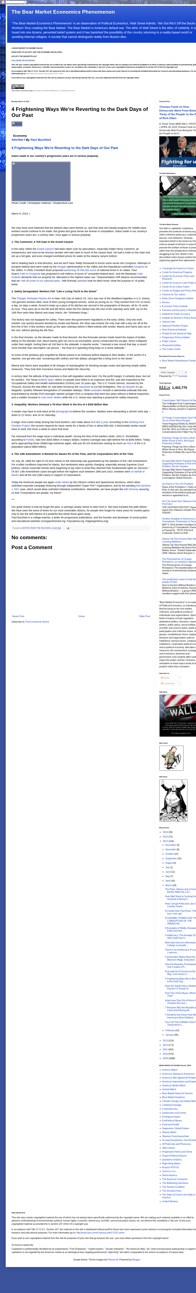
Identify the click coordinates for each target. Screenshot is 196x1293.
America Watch (169, 1070)
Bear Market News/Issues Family (179, 360)
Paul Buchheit (41, 139)
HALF (130, 443)
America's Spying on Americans (178, 1074)
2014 (165, 841)
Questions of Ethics (172, 1159)
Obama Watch (169, 1132)
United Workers (170, 1201)
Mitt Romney (131, 489)
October (169, 854)
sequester (84, 386)
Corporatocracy (170, 1109)
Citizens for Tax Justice (174, 294)
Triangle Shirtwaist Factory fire (34, 298)
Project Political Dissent (174, 1156)
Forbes (30, 439)
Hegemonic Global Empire (175, 1128)
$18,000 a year (99, 422)
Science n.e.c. (169, 1171)
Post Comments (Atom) (37, 622)
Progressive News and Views (177, 1152)
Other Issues (168, 1148)
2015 (165, 836)
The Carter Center (171, 349)
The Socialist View (171, 1191)
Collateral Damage (171, 1105)
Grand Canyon (45, 248)
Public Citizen (169, 341)
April (168, 881)
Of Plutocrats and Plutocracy (176, 1144)
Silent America (169, 1175)
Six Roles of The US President (177, 484)
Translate (182, 376)
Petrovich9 (112, 1259)
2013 (165, 1040)
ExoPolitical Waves (172, 1120)
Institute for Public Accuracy (176, 314)
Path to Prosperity (30, 273)
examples (96, 390)
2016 (165, 832)
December (171, 845)
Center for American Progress (177, 272)
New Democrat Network (174, 329)
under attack (62, 482)
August (169, 863)
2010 (165, 1054)
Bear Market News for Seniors (177, 1093)
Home (82, 616)
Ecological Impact (171, 1117)
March (168, 885)
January (169, 1035)
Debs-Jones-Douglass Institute (177, 298)
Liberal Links (168, 322)
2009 (165, 1058)
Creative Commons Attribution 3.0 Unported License (55, 91)
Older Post (144, 616)
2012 (165, 1045)
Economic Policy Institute (175, 306)
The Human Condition (173, 1187)
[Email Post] (68, 528)
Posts (166, 678)
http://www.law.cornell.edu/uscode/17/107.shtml (44, 74)
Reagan (61, 266)
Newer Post (18, 616)
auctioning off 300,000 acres (80, 270)
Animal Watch (169, 1089)
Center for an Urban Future (175, 287)
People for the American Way (177, 333)
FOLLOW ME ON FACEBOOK (23, 61)
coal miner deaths (51, 397)
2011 (165, 1049)
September (171, 858)
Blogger (136, 1259)
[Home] (16, 124)
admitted (82, 280)
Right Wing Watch (171, 1163)
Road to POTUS (170, 1167)
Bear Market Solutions (173, 1097)
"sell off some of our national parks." (41, 280)
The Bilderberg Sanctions (175, 1183)
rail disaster (128, 386)
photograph (62, 411)
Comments (168, 683)
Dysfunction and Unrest (174, 1113)
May (167, 876)
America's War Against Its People (179, 1077)
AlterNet (17, 139)
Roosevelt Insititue (171, 345)
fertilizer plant (46, 379)
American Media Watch (174, 1085)
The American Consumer (175, 1179)
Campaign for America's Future (178, 268)
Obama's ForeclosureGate (175, 1136)
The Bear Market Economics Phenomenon (63, 12)
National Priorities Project (175, 326)
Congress (139, 266)
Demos (165, 302)
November (171, 849)
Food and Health (170, 1124)
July (167, 867)
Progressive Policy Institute (176, 337)
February (170, 1030)
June (168, 872)
